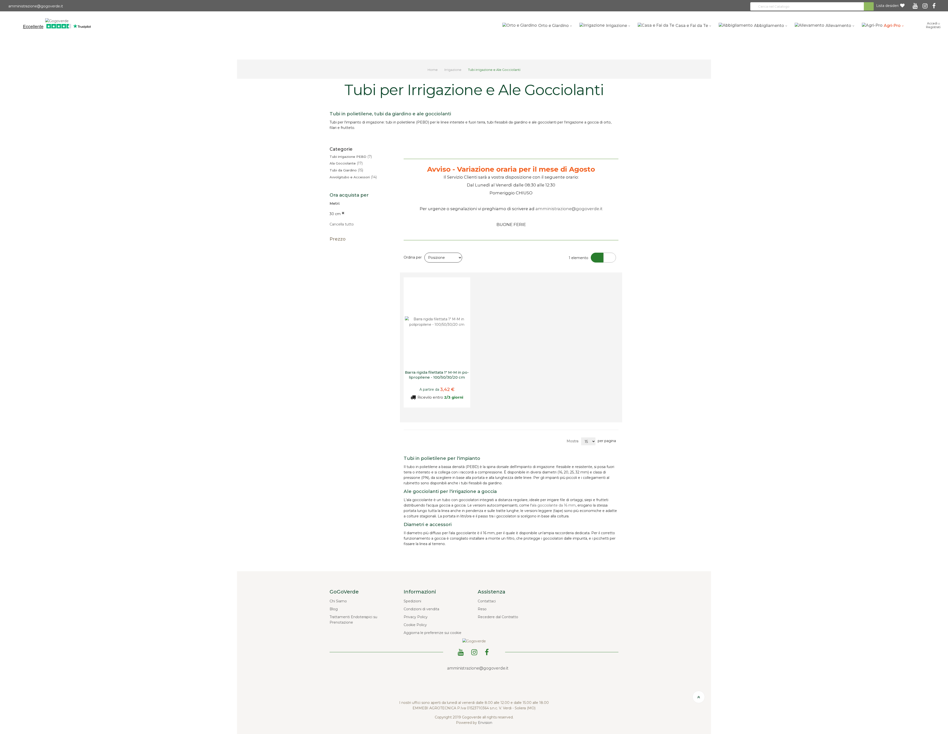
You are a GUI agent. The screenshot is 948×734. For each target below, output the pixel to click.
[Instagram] (926, 4)
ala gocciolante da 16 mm (554, 505)
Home (433, 70)
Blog (334, 609)
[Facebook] (934, 4)
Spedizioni (412, 601)
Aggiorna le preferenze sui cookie (432, 633)
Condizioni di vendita (421, 609)
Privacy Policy (416, 617)
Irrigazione (453, 70)
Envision (485, 722)
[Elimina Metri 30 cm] (343, 214)
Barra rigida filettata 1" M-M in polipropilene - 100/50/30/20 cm (437, 375)
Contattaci (487, 601)
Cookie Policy (415, 625)
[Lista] (609, 258)
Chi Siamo (338, 601)
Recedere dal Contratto (498, 617)
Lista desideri (887, 5)
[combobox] (812, 6)
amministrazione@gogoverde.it (35, 6)
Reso (482, 609)
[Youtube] (916, 4)
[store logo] (57, 20)
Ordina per (413, 257)
